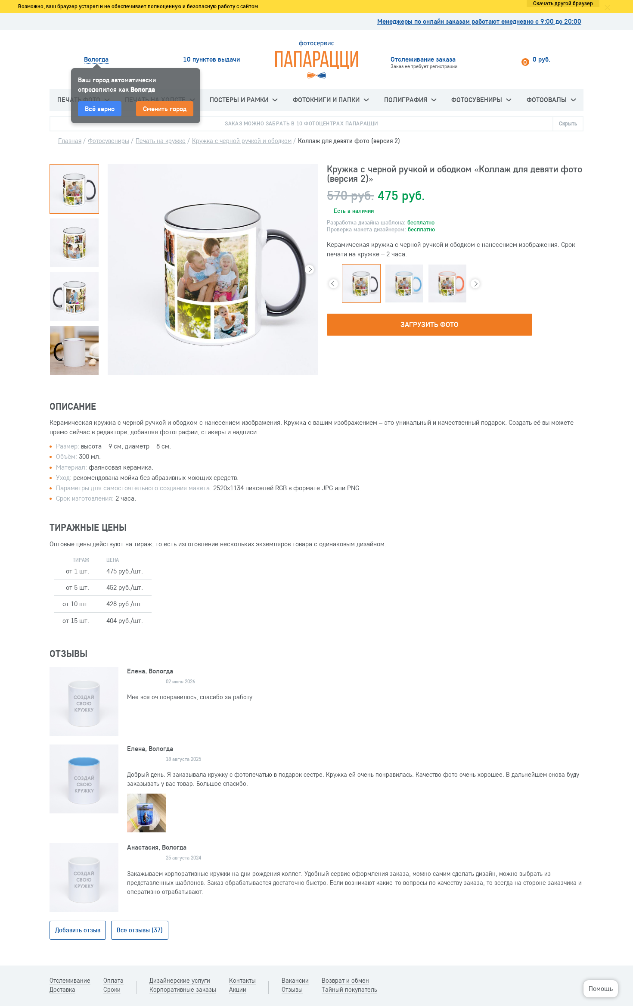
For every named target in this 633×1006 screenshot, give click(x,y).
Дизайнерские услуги (179, 980)
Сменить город (164, 108)
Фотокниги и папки (326, 99)
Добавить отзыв (77, 930)
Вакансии (295, 980)
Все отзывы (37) (140, 930)
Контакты (242, 980)
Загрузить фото (429, 324)
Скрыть (568, 123)
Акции (237, 990)
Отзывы (292, 990)
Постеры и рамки (239, 99)
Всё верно (100, 108)
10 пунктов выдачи (211, 59)
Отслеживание (70, 980)
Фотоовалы (547, 99)
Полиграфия (405, 99)
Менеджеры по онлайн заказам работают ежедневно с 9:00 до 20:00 (479, 21)
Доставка (62, 990)
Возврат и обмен (345, 980)
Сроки (112, 990)
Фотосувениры (476, 99)
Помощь (601, 988)
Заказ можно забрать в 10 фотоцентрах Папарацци (301, 123)
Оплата (113, 980)
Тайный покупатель (349, 990)
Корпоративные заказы (182, 990)
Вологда (96, 59)
